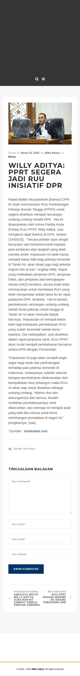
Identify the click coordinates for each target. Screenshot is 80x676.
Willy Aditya (52, 152)
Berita (12, 156)
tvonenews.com (35, 431)
